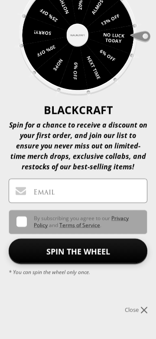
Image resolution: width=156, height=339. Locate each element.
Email (44, 192)
